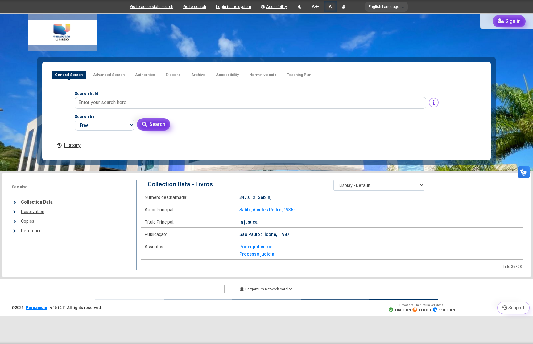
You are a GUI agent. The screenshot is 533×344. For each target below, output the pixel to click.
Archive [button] (198, 75)
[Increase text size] (315, 6)
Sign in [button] (513, 21)
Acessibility (276, 6)
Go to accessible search (151, 6)
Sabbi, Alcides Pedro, (261, 209)
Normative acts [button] (262, 75)
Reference (31, 230)
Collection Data (37, 202)
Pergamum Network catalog (269, 289)
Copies (27, 221)
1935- (289, 209)
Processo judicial (257, 254)
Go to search (194, 6)
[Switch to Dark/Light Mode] (300, 6)
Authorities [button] (145, 75)
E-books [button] (173, 75)
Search (157, 124)
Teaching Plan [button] (299, 75)
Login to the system (233, 6)
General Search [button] (69, 75)
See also (19, 187)
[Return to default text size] (330, 6)
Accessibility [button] (227, 75)
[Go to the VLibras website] (343, 6)
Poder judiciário (256, 246)
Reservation (32, 211)
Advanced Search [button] (109, 75)
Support (516, 307)
